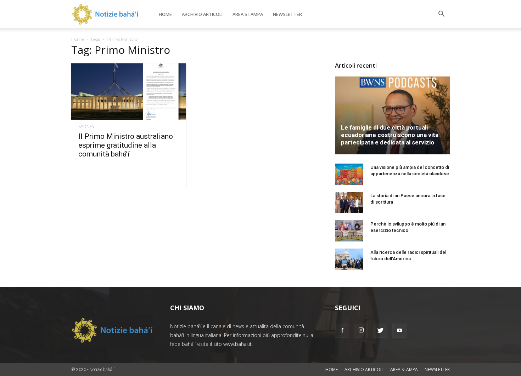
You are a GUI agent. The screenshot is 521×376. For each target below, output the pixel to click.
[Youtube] (399, 331)
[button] (441, 14)
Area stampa (248, 14)
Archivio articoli (202, 14)
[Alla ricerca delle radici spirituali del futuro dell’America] (349, 259)
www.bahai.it (237, 344)
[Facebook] (342, 331)
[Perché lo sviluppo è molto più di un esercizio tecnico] (349, 230)
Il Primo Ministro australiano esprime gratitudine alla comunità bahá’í (125, 145)
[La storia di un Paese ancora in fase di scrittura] (349, 202)
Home (165, 14)
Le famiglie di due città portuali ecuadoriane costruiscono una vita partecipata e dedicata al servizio (389, 135)
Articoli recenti (356, 65)
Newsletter (287, 14)
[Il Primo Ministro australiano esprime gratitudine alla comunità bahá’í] (128, 91)
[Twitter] (380, 331)
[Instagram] (361, 331)
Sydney (86, 127)
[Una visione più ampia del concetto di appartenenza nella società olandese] (349, 174)
